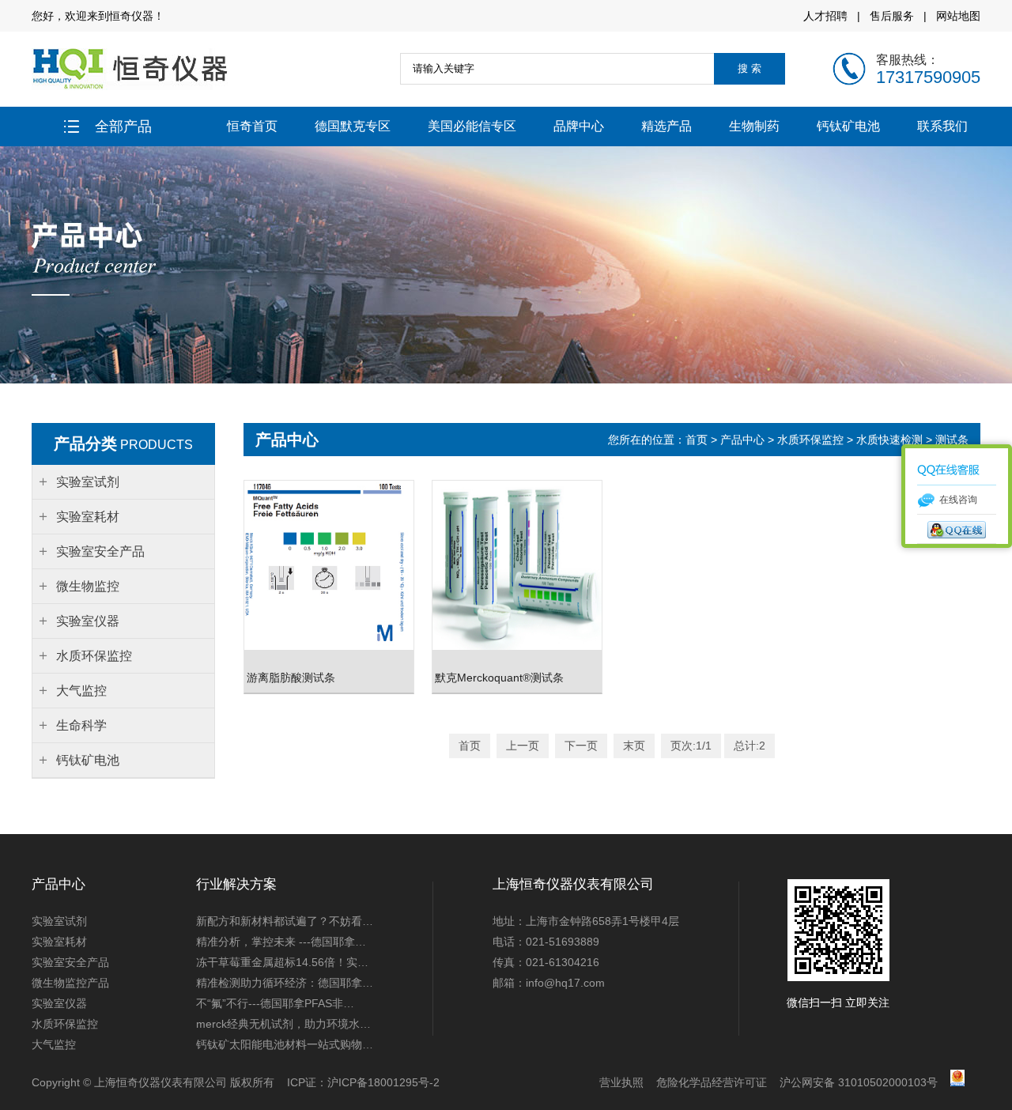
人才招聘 (825, 15)
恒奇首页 (252, 126)
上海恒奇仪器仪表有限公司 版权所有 (184, 1082)
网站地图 (958, 15)
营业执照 (621, 1082)
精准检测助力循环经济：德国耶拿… (284, 982)
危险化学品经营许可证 (711, 1082)
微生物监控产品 (70, 982)
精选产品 (666, 126)
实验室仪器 (59, 1003)
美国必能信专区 (472, 126)
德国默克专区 (353, 126)
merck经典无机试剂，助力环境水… (283, 1024)
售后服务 (892, 15)
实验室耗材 (59, 941)
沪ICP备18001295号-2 (383, 1082)
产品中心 (742, 439)
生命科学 (81, 725)
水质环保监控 (810, 439)
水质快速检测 (889, 439)
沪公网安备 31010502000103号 (859, 1082)
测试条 (952, 439)
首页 (698, 439)
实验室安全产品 (70, 962)
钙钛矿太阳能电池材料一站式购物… (284, 1044)
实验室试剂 (59, 921)
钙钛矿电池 (848, 126)
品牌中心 (578, 126)
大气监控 (54, 1044)
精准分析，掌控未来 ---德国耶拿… (281, 941)
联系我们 (942, 126)
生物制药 (754, 126)
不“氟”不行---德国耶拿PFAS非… (275, 1003)
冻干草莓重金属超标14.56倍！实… (282, 962)
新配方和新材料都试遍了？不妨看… (284, 921)
